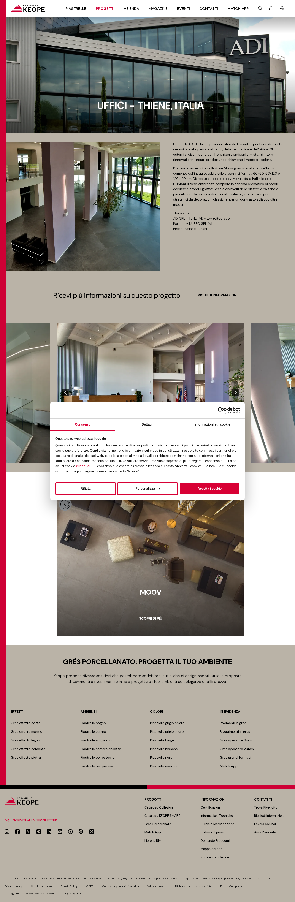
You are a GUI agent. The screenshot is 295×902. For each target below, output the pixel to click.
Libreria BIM (152, 841)
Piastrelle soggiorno (96, 740)
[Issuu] (81, 831)
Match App (238, 8)
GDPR (90, 886)
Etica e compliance (215, 857)
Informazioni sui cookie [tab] (212, 424)
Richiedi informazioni (217, 295)
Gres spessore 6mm (236, 740)
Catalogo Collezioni (158, 807)
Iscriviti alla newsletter (35, 820)
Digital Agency (73, 893)
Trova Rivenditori (266, 807)
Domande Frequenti (215, 841)
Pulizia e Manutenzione (217, 824)
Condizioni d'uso (41, 886)
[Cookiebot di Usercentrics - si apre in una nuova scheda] (221, 410)
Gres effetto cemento (28, 749)
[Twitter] (28, 831)
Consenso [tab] (82, 424)
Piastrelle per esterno (97, 757)
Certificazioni (210, 807)
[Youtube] (60, 831)
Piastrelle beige (162, 740)
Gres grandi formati (235, 757)
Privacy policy (13, 886)
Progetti (105, 8)
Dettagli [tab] (148, 424)
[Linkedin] (49, 831)
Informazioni (213, 799)
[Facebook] (17, 831)
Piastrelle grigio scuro (167, 731)
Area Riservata (265, 832)
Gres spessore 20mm (237, 749)
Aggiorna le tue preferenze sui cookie (32, 893)
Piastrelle (75, 8)
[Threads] (91, 831)
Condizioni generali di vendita (120, 886)
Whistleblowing (157, 886)
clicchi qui (84, 466)
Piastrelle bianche (164, 749)
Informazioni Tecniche (217, 815)
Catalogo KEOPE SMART (162, 815)
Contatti (208, 8)
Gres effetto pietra (26, 757)
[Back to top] (290, 897)
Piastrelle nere (161, 757)
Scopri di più (150, 618)
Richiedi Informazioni (269, 815)
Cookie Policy (69, 886)
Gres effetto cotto (26, 723)
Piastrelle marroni (163, 766)
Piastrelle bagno (93, 723)
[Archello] (70, 831)
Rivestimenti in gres (235, 731)
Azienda (131, 8)
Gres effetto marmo (26, 731)
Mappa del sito (212, 849)
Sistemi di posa (212, 832)
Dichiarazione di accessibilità (193, 886)
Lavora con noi (265, 824)
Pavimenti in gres (233, 723)
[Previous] (65, 392)
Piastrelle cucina (93, 731)
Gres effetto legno (25, 740)
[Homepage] (28, 8)
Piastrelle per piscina (97, 766)
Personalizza (145, 488)
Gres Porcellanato (157, 824)
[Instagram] (7, 831)
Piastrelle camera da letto (101, 749)
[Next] (235, 392)
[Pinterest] (38, 831)
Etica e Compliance (232, 886)
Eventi (183, 8)
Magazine (158, 8)
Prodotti (153, 799)
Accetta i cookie (210, 488)
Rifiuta (85, 488)
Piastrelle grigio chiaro (167, 723)
